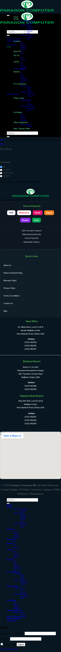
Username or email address (12, 634)
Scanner (17, 41)
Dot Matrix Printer (27, 21)
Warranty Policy (10, 281)
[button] (13, 41)
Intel (28, 90)
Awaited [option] (6, 176)
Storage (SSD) (26, 92)
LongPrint (31, 108)
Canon (30, 29)
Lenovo (23, 68)
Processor (24, 86)
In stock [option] (6, 170)
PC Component (20, 84)
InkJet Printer (25, 25)
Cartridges (18, 112)
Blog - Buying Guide (22, 128)
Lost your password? (8, 649)
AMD (29, 88)
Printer (16, 19)
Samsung (24, 80)
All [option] (4, 167)
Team (29, 96)
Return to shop (20, 69)
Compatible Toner (27, 106)
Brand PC (11, 539)
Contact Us (8, 303)
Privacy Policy (9, 288)
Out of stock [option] (8, 173)
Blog (5, 311)
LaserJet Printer (27, 35)
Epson (29, 23)
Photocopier (25, 124)
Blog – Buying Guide (16, 616)
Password (4, 639)
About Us (7, 265)
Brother (30, 27)
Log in (21, 644)
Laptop (10, 550)
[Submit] (8, 35)
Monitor (17, 72)
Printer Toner (19, 98)
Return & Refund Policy (13, 273)
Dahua (23, 78)
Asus (22, 66)
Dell (21, 70)
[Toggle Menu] (8, 15)
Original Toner (26, 100)
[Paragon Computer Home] (30, 196)
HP (28, 33)
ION (28, 110)
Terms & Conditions (12, 296)
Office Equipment (21, 122)
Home (16, 17)
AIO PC (10, 543)
